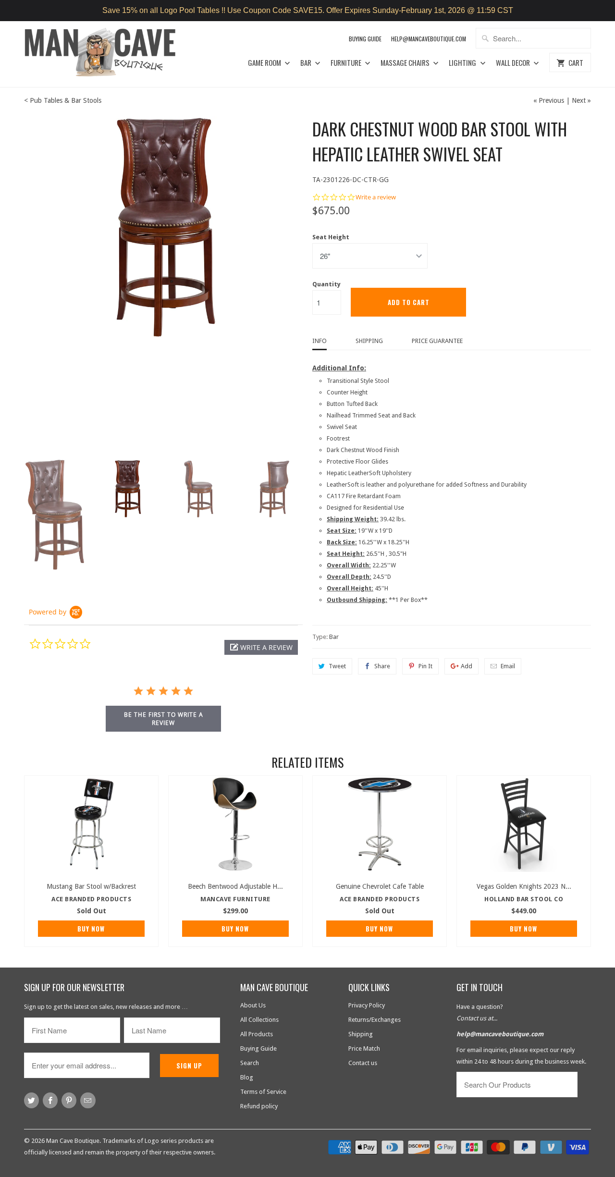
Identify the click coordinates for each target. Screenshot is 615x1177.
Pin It (425, 666)
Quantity (326, 284)
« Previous (548, 100)
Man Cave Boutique (72, 1140)
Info (319, 340)
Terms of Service (263, 1091)
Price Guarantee (437, 340)
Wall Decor (513, 63)
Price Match (364, 1048)
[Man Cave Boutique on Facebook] (50, 1100)
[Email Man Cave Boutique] (87, 1100)
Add (466, 666)
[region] (307, 10)
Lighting (463, 63)
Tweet (337, 666)
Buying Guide (365, 39)
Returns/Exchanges (374, 1019)
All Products (256, 1034)
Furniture (347, 63)
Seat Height (330, 237)
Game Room (265, 63)
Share (382, 666)
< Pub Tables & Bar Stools (62, 100)
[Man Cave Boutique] (109, 54)
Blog (246, 1077)
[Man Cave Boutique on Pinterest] (69, 1100)
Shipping (369, 340)
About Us (253, 1005)
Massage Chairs (406, 63)
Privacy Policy (366, 1005)
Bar (306, 63)
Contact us (362, 1063)
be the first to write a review (163, 719)
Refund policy (259, 1106)
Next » (581, 100)
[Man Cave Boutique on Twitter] (31, 1100)
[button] (261, 647)
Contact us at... (476, 1018)
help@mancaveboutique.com (499, 1034)
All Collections (259, 1019)
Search (249, 1063)
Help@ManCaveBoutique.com (428, 39)
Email (508, 666)
